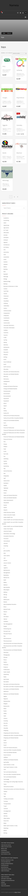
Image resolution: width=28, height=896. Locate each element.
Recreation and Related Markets (11, 689)
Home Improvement (8, 500)
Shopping (6, 730)
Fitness (5, 444)
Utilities (5, 813)
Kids (5, 553)
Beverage (6, 276)
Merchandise (7, 587)
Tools (5, 794)
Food (5, 449)
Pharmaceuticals (8, 641)
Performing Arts (7, 628)
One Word (6, 616)
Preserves (6, 664)
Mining (5, 594)
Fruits (5, 451)
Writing (5, 833)
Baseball (6, 274)
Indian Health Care (8, 517)
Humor (5, 505)
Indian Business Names (9, 512)
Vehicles (6, 816)
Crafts (5, 337)
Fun (4, 456)
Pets (5, 636)
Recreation (6, 681)
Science (5, 718)
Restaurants (6, 706)
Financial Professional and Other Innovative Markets (13, 433)
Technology (6, 779)
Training (6, 801)
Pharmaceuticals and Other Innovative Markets (12, 646)
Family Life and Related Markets (11, 420)
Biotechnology (7, 281)
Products (6, 667)
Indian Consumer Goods (9, 515)
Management (7, 572)
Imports (5, 510)
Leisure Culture (7, 563)
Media (5, 582)
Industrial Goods (8, 531)
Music (5, 607)
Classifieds (6, 301)
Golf (5, 478)
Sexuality (6, 728)
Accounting (6, 220)
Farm (5, 423)
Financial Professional (9, 427)
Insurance (6, 538)
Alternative (6, 232)
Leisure (5, 560)
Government (7, 480)
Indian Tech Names (8, 528)
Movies (5, 602)
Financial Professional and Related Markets (14, 436)
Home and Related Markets (10, 497)
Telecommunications (9, 786)
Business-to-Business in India (11, 286)
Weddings (6, 828)
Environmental (7, 396)
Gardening (6, 466)
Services (6, 725)
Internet (5, 543)
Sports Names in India (9, 764)
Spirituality (6, 762)
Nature (5, 611)
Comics (5, 308)
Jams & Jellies (7, 550)
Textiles (5, 791)
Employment (7, 381)
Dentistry (6, 345)
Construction (7, 323)
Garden (5, 463)
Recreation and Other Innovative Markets (13, 686)
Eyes (5, 408)
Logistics (6, 567)
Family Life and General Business (12, 415)
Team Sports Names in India (10, 767)
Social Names (4, 850)
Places (5, 659)
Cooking (5, 330)
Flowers (5, 446)
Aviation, (6, 264)
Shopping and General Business (11, 733)
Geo (4, 473)
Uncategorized (7, 811)
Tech (5, 769)
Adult (5, 223)
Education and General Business (11, 371)
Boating (5, 284)
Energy (5, 384)
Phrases (5, 657)
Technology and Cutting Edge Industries (13, 781)
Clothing (6, 303)
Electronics (6, 379)
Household (6, 502)
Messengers (6, 589)
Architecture (7, 244)
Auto (5, 254)
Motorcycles (6, 599)
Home (5, 493)
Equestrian (6, 398)
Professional (6, 669)
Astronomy (6, 252)
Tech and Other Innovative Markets (12, 774)
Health (5, 485)
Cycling (5, 340)
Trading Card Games (8, 798)
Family (5, 410)
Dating (5, 342)
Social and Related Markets (10, 752)
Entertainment (7, 391)
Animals (5, 235)
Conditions (6, 320)
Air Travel (6, 230)
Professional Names (5, 852)
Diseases (6, 354)
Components (7, 313)
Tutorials (6, 808)
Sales (5, 716)
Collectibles (6, 305)
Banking (5, 269)
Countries (6, 332)
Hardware (6, 483)
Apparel (5, 242)
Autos (5, 259)
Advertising (6, 225)
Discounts (6, 352)
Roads (5, 711)
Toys (5, 796)
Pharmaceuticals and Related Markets (13, 650)
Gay (4, 468)
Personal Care (7, 631)
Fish (5, 441)
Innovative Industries (9, 536)
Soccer (5, 742)
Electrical (6, 376)
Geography (6, 476)
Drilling (5, 357)
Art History (6, 247)
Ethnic (5, 403)
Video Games (7, 818)
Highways (6, 488)
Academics (6, 218)
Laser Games (7, 555)
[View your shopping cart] (2, 13)
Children (6, 298)
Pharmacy (6, 652)
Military (5, 592)
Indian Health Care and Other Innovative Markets (12, 523)
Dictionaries (6, 347)
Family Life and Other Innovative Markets (13, 418)
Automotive (6, 257)
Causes (5, 293)
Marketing (6, 575)
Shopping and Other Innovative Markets (13, 735)
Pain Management (8, 624)
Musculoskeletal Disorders (10, 604)
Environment (7, 393)
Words (5, 830)
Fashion (5, 425)
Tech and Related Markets (10, 777)
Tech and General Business (10, 772)
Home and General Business (10, 495)
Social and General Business (10, 747)
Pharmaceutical (7, 638)
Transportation (7, 803)
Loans (5, 565)
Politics (5, 662)
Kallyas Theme (17, 892)
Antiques (6, 240)
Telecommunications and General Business (14, 789)
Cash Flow (6, 291)
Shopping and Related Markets (11, 738)
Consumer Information (9, 327)
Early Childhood (7, 362)
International (7, 541)
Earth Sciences (7, 366)
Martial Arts (6, 577)
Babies (5, 266)
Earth (5, 364)
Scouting (6, 720)
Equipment (6, 401)
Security (5, 723)
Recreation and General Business (12, 684)
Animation (6, 237)
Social (5, 745)
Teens (5, 784)
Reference (6, 691)
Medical (5, 585)
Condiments (6, 318)
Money (5, 597)
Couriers (6, 335)
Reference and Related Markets (11, 694)
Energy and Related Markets (10, 388)
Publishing (6, 674)
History (5, 490)
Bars (5, 271)
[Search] (24, 208)
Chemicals (6, 296)
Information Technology (9, 533)
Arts (5, 249)
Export (5, 405)
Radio (5, 677)
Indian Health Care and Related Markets (13, 526)
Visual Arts (6, 820)
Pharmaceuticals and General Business (13, 643)
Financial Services (8, 439)
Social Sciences (7, 755)
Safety (5, 713)
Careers (5, 288)
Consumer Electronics (9, 325)
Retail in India (4, 848)
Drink (5, 359)
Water (5, 823)
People (5, 626)
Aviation (5, 262)
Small (5, 740)
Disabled (6, 349)
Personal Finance (8, 633)
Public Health (7, 672)
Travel (5, 806)
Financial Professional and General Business (14, 430)
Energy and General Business (11, 386)
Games (5, 461)
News (5, 614)
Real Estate (6, 679)
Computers (6, 315)
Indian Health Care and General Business (13, 519)
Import (5, 507)
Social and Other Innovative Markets (12, 750)
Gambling (6, 458)
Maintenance (7, 570)
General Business (8, 471)
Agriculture (6, 227)
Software (6, 757)
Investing (6, 546)
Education (6, 369)
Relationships (7, 701)
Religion (5, 703)
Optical (5, 619)
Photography (7, 655)
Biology (5, 279)
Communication (7, 310)
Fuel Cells (6, 454)
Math (5, 580)
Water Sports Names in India (10, 825)
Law (4, 558)
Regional (6, 698)
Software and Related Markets (11, 759)
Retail (5, 708)
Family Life (6, 413)
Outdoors (6, 621)
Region (5, 696)
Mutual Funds (7, 609)
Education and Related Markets (11, 374)
